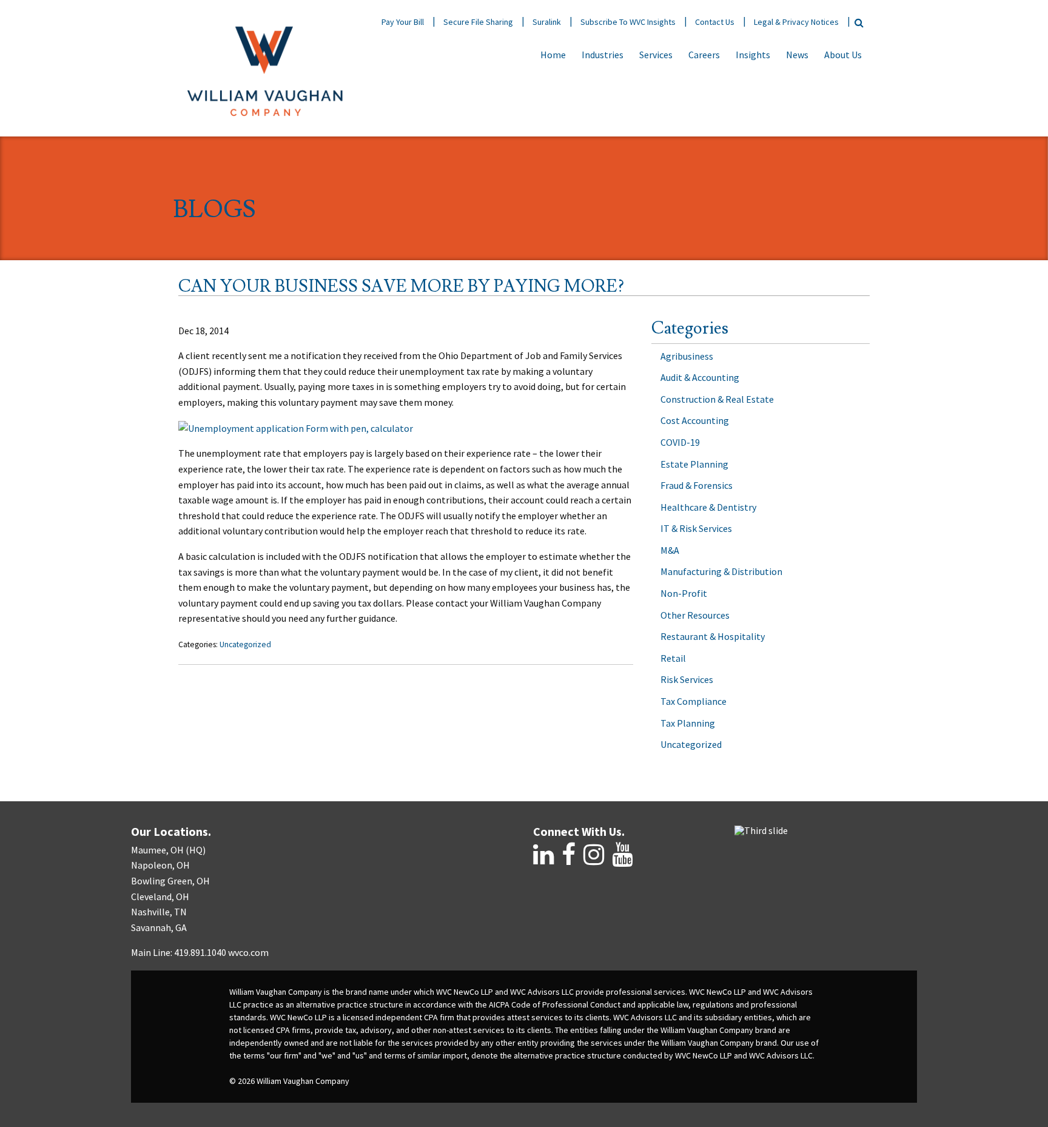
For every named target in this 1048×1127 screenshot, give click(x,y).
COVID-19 (680, 442)
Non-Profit (683, 593)
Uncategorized (245, 644)
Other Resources (695, 615)
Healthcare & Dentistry (708, 507)
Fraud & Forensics (696, 485)
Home (553, 55)
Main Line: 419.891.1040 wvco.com (200, 952)
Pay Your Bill (402, 21)
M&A (669, 550)
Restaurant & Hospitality (712, 636)
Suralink (546, 21)
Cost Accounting (694, 420)
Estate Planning (694, 464)
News (797, 55)
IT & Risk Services (696, 528)
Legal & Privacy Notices (796, 21)
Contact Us (714, 21)
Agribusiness (686, 356)
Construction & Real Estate (717, 399)
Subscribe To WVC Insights (628, 21)
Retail (673, 658)
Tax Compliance (693, 701)
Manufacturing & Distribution (721, 571)
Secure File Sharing (478, 21)
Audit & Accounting (699, 377)
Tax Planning (687, 723)
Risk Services (686, 679)
